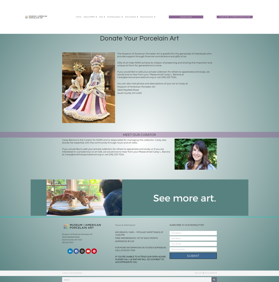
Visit (101, 17)
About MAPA (89, 17)
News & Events (146, 17)
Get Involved (130, 17)
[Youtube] (88, 251)
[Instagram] (82, 251)
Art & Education (114, 17)
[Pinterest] (94, 251)
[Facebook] (76, 251)
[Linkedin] (70, 251)
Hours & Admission (125, 225)
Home (78, 17)
